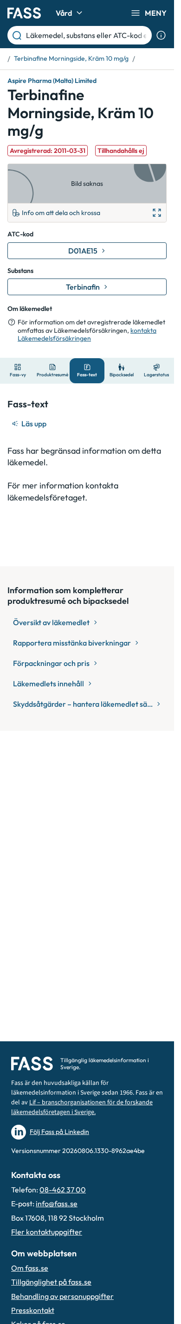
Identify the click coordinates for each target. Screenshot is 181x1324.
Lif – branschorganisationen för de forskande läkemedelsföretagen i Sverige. (82, 1107)
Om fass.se (29, 1268)
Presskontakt (32, 1310)
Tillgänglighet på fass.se (51, 1281)
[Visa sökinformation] (161, 35)
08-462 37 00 (62, 1189)
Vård (64, 13)
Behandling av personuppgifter (62, 1296)
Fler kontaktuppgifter (46, 1231)
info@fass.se (57, 1203)
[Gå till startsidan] (24, 13)
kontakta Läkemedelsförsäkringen (87, 334)
